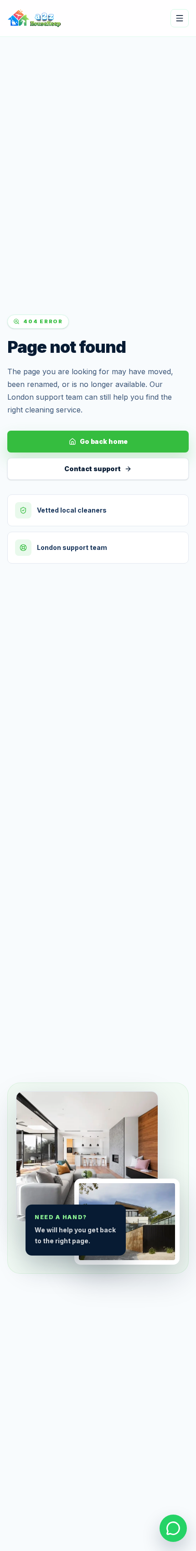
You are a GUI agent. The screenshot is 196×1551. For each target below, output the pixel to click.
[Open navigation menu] (179, 18)
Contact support (92, 469)
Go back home (104, 441)
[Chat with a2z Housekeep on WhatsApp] (173, 1528)
